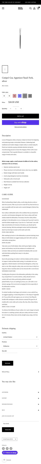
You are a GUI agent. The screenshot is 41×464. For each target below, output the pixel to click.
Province (4, 342)
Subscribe (8, 430)
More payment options (20, 127)
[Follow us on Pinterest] (7, 448)
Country (4, 333)
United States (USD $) (8, 439)
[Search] (30, 8)
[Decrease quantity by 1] (10, 109)
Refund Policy (5, 372)
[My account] (34, 8)
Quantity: (4, 108)
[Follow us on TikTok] (11, 448)
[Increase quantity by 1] (21, 109)
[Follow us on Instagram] (3, 448)
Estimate (7, 363)
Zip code (4, 351)
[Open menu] (3, 8)
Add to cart (20, 116)
